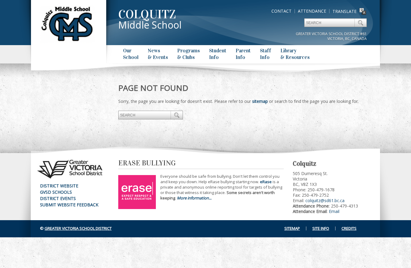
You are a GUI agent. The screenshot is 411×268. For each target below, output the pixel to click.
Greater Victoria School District (78, 228)
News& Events (158, 54)
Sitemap (292, 228)
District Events (58, 198)
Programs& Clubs (188, 54)
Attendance (312, 11)
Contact (281, 11)
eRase (266, 181)
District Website (59, 186)
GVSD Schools (56, 192)
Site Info (320, 228)
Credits (349, 228)
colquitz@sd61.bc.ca (325, 200)
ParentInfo (243, 54)
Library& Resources (295, 54)
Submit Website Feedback (69, 205)
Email (334, 211)
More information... (194, 198)
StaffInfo (265, 54)
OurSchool (130, 54)
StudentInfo (217, 54)
